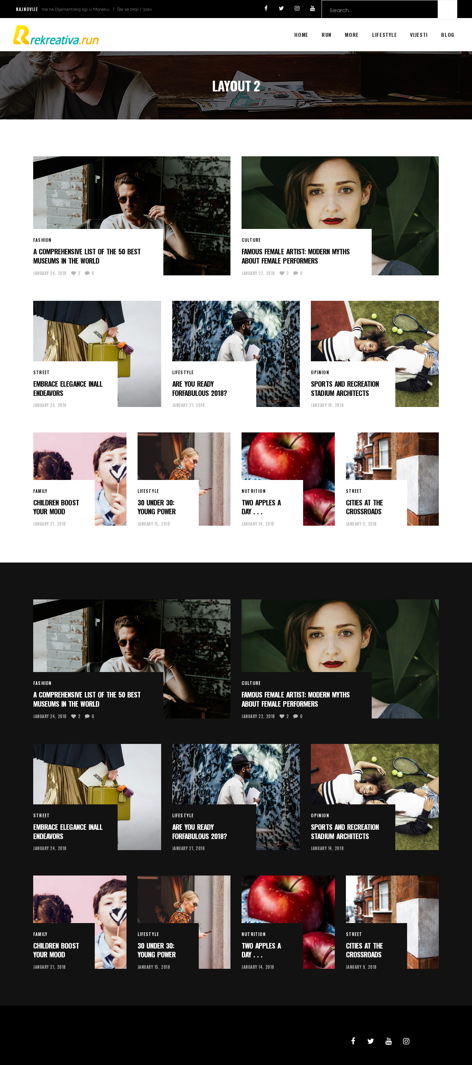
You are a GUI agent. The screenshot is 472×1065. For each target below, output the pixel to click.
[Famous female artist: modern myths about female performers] (340, 215)
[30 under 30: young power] (184, 479)
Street (41, 372)
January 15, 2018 (154, 524)
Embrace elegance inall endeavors (68, 388)
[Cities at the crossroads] (392, 479)
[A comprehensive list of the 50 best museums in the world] (131, 215)
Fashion (42, 240)
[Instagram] (297, 8)
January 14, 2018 (327, 405)
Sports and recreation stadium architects (345, 388)
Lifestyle (183, 372)
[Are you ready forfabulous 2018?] (236, 354)
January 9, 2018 (361, 524)
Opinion (320, 372)
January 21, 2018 (188, 405)
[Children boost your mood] (79, 479)
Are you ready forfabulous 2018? (199, 388)
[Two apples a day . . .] (288, 479)
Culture (251, 240)
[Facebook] (266, 8)
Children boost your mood (56, 506)
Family (40, 491)
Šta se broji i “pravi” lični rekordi (110, 9)
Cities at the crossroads (364, 506)
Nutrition (254, 491)
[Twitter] (281, 8)
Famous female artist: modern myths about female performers (296, 255)
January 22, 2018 (258, 273)
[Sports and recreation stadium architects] (375, 354)
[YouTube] (312, 8)
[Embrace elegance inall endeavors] (97, 354)
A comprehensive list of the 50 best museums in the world (86, 255)
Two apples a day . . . (261, 506)
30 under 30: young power (157, 506)
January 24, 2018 (50, 273)
